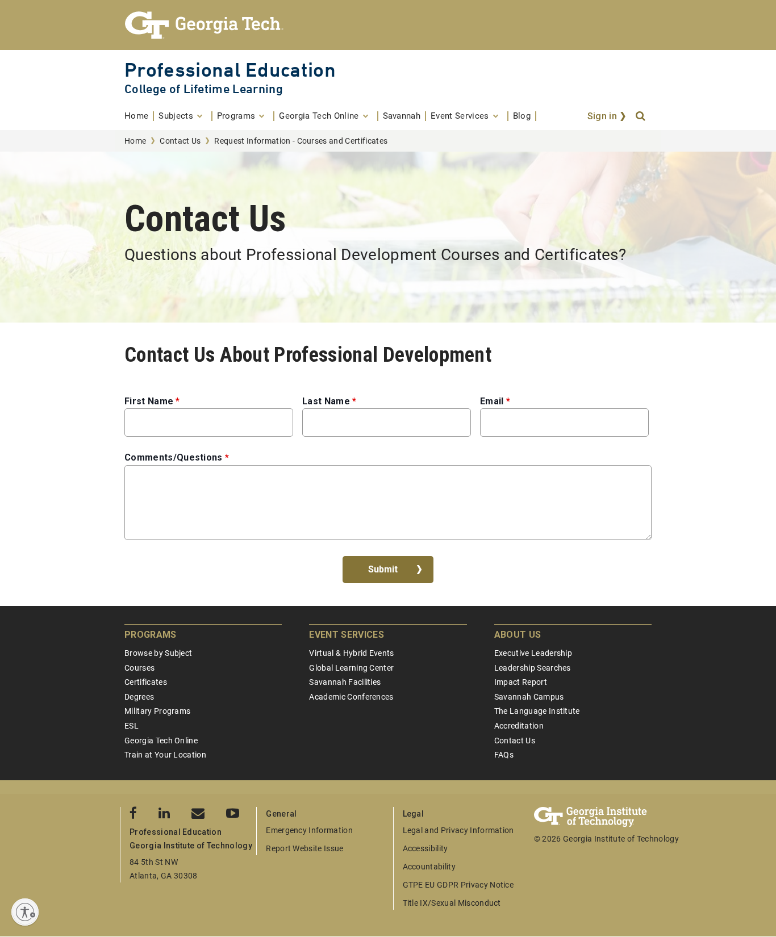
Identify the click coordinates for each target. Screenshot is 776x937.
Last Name (326, 401)
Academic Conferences (351, 696)
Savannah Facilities (345, 682)
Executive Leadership (533, 653)
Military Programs (157, 711)
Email (492, 401)
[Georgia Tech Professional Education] (388, 25)
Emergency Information (309, 830)
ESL (131, 725)
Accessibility (425, 848)
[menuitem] (139, 116)
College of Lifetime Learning (203, 89)
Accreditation (519, 725)
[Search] (641, 116)
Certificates (145, 682)
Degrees (139, 696)
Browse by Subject (158, 653)
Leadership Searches (532, 667)
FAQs (504, 754)
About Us (517, 634)
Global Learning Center (351, 667)
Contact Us (180, 140)
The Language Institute (537, 711)
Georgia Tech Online (161, 740)
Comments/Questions (173, 457)
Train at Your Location (165, 754)
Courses (139, 667)
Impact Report (520, 682)
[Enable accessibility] (25, 912)
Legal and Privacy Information (458, 830)
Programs (150, 634)
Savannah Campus (529, 696)
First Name (148, 401)
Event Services (346, 634)
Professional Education (230, 69)
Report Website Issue (304, 848)
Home (135, 140)
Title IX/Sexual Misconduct (452, 902)
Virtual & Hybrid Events (351, 653)
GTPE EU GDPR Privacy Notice (458, 884)
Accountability (429, 866)
